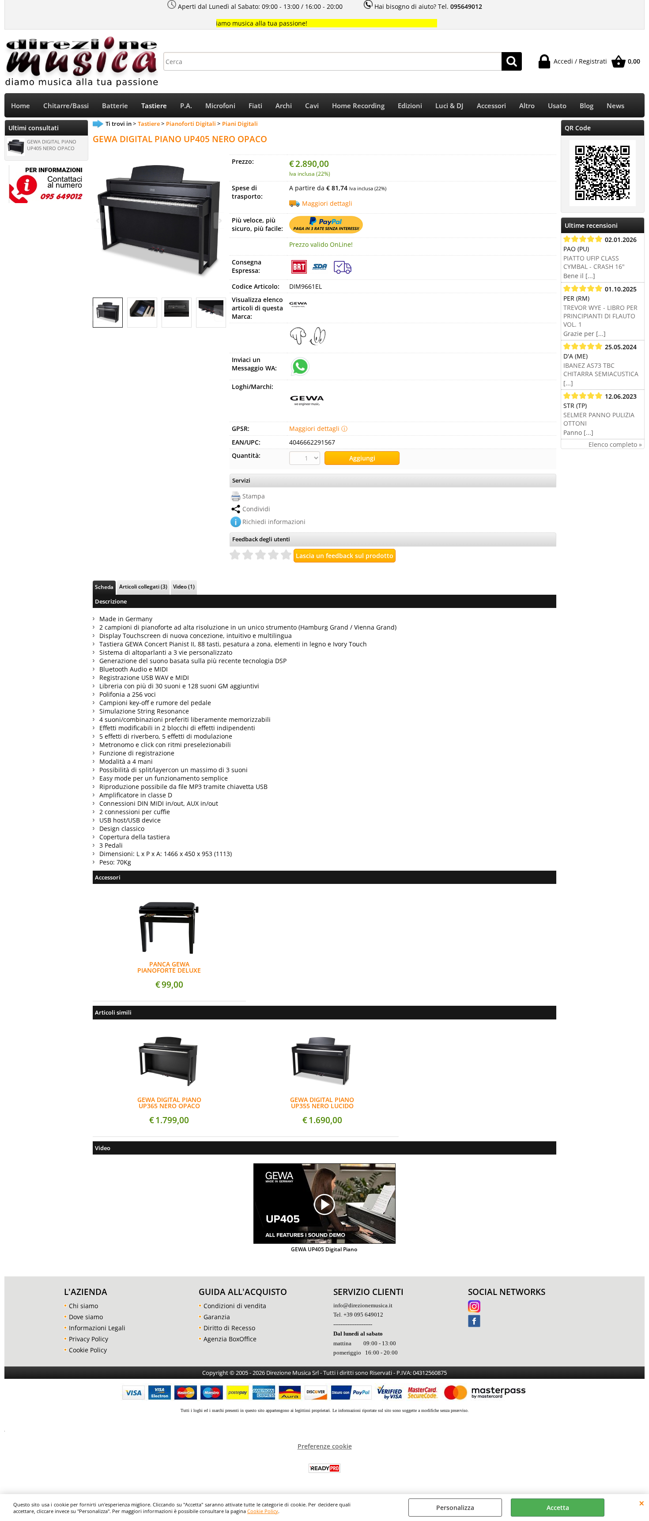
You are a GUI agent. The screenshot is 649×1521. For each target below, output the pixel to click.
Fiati (255, 105)
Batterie (115, 105)
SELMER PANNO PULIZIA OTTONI (598, 419)
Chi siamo (83, 1306)
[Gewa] (298, 310)
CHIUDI (642, 1502)
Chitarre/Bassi (66, 105)
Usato (557, 105)
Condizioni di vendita (235, 1306)
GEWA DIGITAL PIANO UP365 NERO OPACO (169, 1103)
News (615, 105)
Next (219, 313)
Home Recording (358, 105)
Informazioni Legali (97, 1328)
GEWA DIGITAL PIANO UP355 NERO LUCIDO (322, 1103)
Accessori (491, 105)
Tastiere (154, 105)
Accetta (558, 1507)
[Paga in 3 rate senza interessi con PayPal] (326, 231)
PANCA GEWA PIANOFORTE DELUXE (169, 967)
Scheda (104, 586)
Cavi (312, 105)
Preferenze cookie (325, 1446)
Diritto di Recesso (229, 1328)
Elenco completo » (615, 444)
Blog (586, 105)
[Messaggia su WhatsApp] (300, 366)
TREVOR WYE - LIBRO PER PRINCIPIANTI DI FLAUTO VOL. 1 (600, 315)
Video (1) (184, 586)
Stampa (253, 496)
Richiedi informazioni (274, 521)
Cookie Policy (262, 1511)
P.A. (186, 105)
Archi (283, 105)
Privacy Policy (88, 1339)
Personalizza (455, 1507)
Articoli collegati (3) (143, 586)
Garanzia (217, 1317)
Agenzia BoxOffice (230, 1339)
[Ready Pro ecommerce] (324, 1468)
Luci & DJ (449, 105)
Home (20, 105)
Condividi (256, 509)
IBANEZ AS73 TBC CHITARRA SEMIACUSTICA (600, 369)
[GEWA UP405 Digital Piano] (324, 1204)
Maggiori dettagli (327, 203)
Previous (98, 313)
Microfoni (220, 105)
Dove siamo (86, 1317)
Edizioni (410, 105)
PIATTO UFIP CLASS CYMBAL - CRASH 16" (594, 262)
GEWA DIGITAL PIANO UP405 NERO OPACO (51, 144)
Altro (527, 105)
